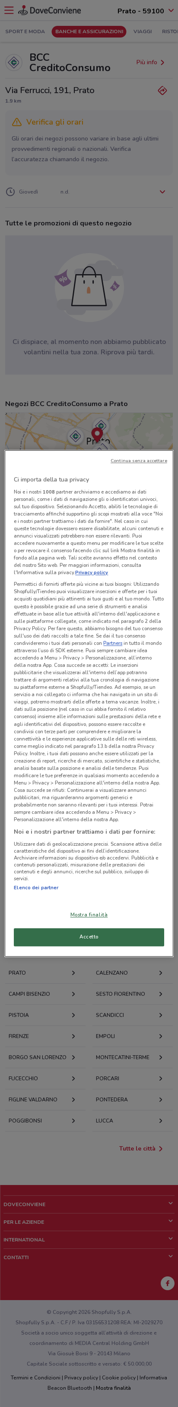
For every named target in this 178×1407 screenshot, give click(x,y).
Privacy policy (91, 572)
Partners (112, 643)
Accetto (89, 937)
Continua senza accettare (139, 460)
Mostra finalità (89, 915)
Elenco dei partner (36, 887)
